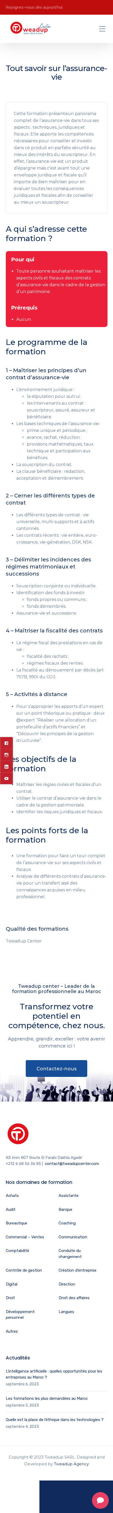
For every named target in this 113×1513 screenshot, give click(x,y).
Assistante (69, 1195)
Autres (12, 1331)
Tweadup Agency (71, 1463)
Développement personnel (20, 1314)
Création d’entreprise (77, 1270)
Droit (10, 1297)
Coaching (67, 1223)
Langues (66, 1311)
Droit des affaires (74, 1297)
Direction (67, 1284)
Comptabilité (17, 1250)
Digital (11, 1284)
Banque (65, 1209)
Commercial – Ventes (25, 1237)
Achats (12, 1195)
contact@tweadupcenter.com (72, 1163)
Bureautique (16, 1223)
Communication (73, 1237)
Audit (11, 1209)
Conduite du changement (70, 1253)
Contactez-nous (56, 1069)
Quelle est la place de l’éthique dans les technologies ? (55, 1419)
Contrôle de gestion (24, 1270)
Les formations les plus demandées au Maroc (47, 1398)
